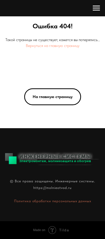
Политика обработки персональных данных (52, 201)
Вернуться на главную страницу (53, 45)
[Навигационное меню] (96, 8)
